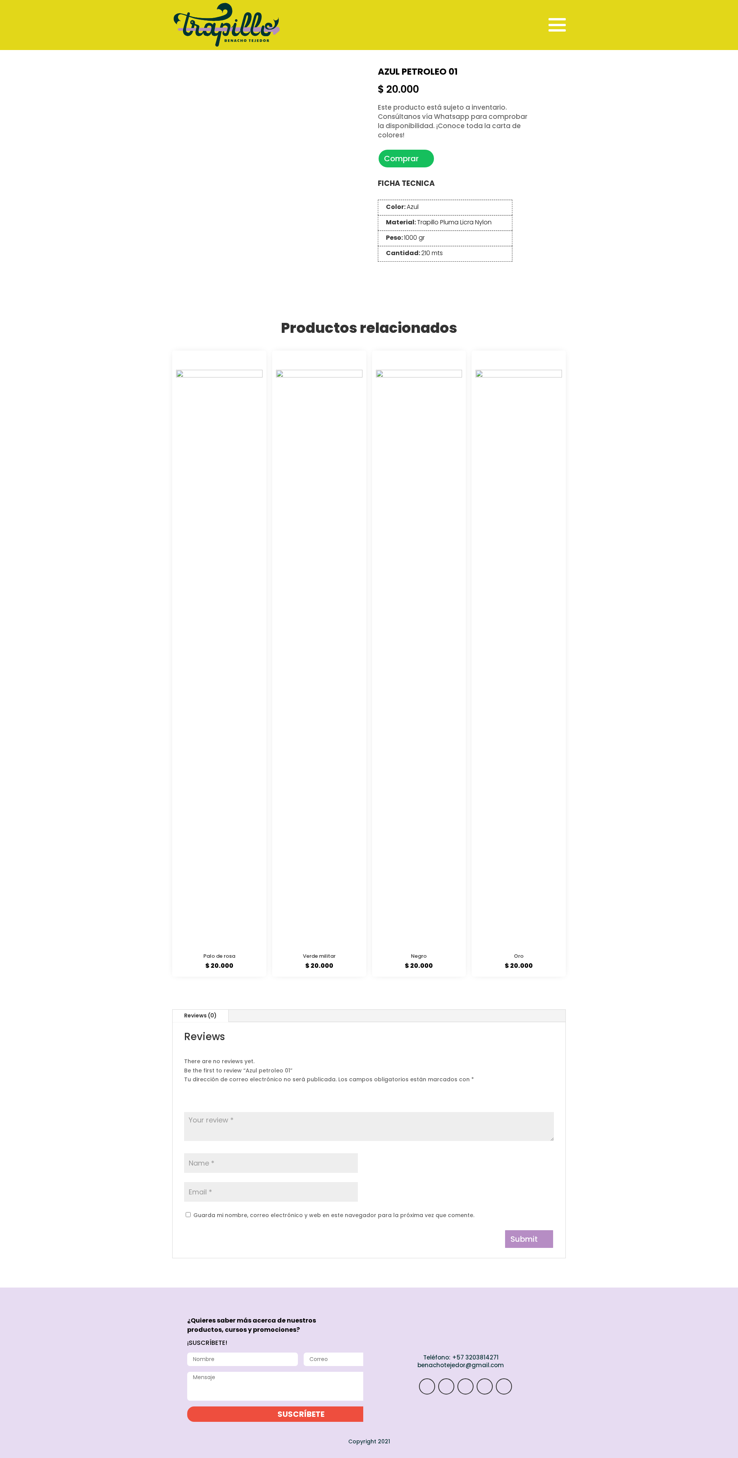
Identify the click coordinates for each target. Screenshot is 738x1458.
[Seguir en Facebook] (485, 1386)
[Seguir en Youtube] (504, 1386)
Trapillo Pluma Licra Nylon (454, 222)
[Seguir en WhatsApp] (446, 1386)
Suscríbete (301, 1414)
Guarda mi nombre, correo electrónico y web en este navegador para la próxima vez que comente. (333, 1215)
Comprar (401, 158)
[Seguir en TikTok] (465, 1386)
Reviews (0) (200, 1015)
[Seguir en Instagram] (427, 1386)
